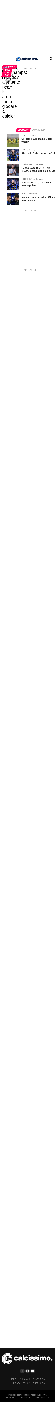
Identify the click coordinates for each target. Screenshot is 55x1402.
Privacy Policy (21, 1383)
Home (13, 1379)
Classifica (39, 1379)
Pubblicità (39, 1383)
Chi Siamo (24, 1379)
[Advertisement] (27, 27)
